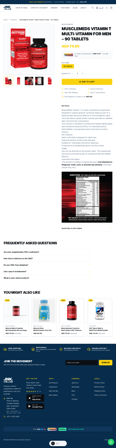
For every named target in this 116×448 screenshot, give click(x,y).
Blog (75, 8)
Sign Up (106, 362)
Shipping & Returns (72, 228)
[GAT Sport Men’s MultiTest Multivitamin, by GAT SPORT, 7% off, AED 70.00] (99, 317)
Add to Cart (88, 82)
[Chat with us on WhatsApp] (111, 442)
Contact (74, 399)
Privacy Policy (99, 383)
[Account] (107, 8)
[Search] (92, 7)
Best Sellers (53, 395)
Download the (76, 2)
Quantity (66, 74)
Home (6, 20)
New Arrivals (53, 391)
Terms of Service (100, 395)
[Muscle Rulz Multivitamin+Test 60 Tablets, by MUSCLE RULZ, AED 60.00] (44, 317)
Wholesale (75, 387)
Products (14, 20)
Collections (53, 387)
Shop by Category (39, 8)
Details (65, 106)
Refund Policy (99, 387)
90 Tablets (68, 66)
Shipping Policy (99, 391)
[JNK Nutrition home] (7, 8)
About (84, 8)
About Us (75, 383)
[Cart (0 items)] (111, 8)
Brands (54, 8)
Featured (65, 8)
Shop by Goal (22, 8)
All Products (53, 383)
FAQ (73, 395)
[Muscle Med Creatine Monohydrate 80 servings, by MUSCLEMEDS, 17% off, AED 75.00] (16, 317)
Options (65, 63)
